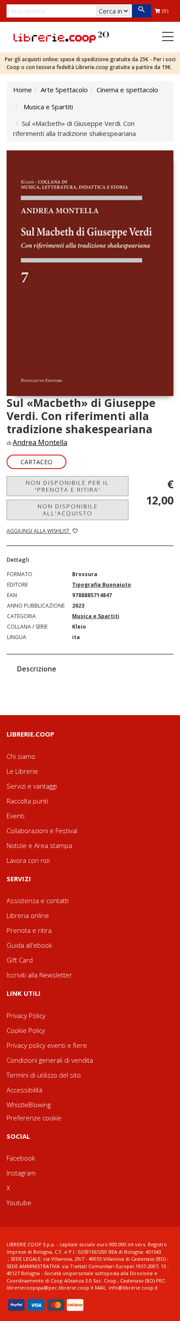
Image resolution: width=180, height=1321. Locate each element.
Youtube (19, 1202)
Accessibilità (24, 1089)
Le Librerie (22, 771)
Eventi (15, 815)
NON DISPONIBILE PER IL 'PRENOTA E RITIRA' (67, 486)
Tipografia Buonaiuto (101, 584)
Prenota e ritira (29, 930)
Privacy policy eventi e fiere (47, 1045)
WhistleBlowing (29, 1104)
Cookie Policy (26, 1030)
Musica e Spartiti (48, 106)
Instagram (21, 1172)
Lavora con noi (28, 860)
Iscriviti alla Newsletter (39, 974)
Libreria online (28, 915)
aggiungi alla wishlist (39, 531)
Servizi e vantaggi (32, 786)
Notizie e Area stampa (39, 845)
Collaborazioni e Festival (42, 830)
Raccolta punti (27, 800)
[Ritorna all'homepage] (61, 36)
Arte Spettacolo (64, 89)
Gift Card (20, 960)
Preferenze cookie (34, 1117)
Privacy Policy (26, 1015)
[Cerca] (141, 10)
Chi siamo (21, 756)
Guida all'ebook (29, 945)
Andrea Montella (40, 442)
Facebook (21, 1158)
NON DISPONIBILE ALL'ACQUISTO (68, 509)
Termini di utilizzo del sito (44, 1075)
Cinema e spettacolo (127, 89)
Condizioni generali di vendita (50, 1060)
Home (22, 89)
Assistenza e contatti (38, 900)
